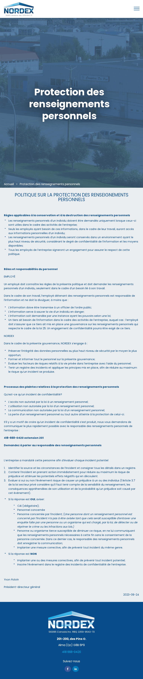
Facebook (68, 669)
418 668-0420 (71, 652)
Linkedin (75, 669)
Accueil (9, 184)
